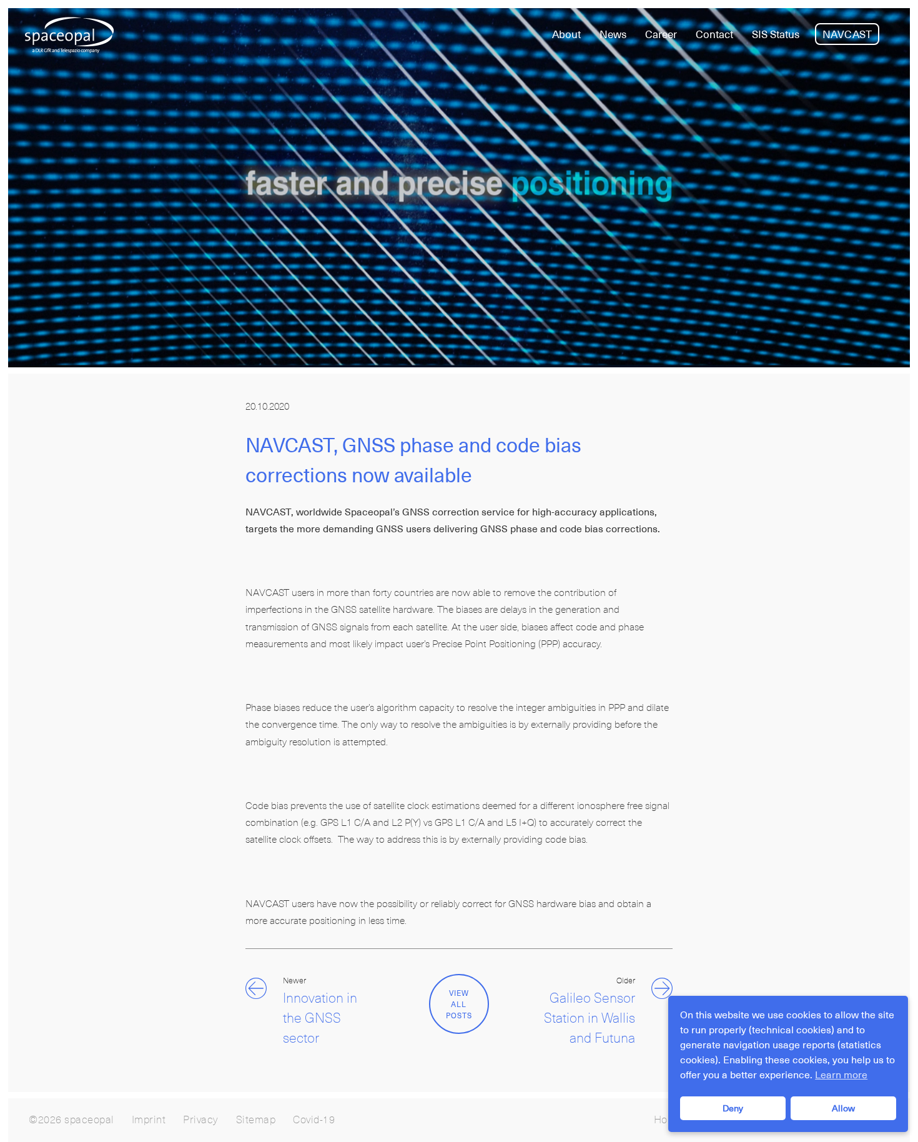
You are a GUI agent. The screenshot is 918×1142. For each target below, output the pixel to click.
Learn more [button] (841, 1075)
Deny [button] (733, 1108)
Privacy (201, 1120)
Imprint (149, 1120)
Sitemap (256, 1120)
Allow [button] (843, 1108)
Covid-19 (314, 1120)
